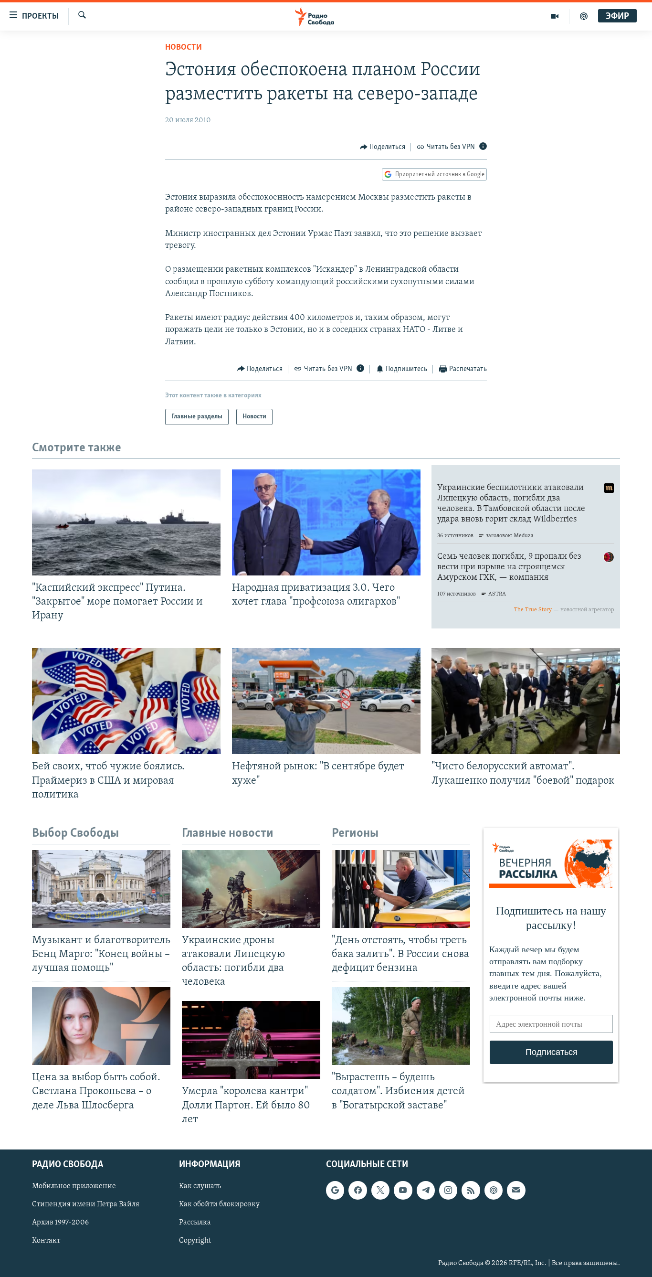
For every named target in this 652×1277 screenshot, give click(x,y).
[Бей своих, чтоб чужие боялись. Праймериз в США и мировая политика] (126, 701)
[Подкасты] (493, 1190)
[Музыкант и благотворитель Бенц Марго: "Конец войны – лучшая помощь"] (101, 889)
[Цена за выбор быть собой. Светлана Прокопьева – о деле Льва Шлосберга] (101, 1026)
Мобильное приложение (74, 1186)
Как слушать (200, 1186)
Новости (183, 47)
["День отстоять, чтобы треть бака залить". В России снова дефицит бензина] (401, 889)
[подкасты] (583, 16)
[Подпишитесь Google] (335, 1190)
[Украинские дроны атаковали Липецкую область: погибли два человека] (251, 889)
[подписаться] (516, 1190)
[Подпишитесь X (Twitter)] (380, 1190)
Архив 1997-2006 (60, 1222)
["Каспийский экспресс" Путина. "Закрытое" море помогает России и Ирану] (126, 522)
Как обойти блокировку (219, 1204)
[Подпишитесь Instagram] (448, 1190)
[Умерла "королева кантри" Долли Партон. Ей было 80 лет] (251, 1040)
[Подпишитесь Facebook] (357, 1190)
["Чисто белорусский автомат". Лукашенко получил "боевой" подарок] (525, 701)
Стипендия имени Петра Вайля (85, 1204)
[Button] (383, 147)
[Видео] (554, 16)
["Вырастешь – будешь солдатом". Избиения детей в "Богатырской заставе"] (401, 1026)
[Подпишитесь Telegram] (426, 1190)
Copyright (195, 1241)
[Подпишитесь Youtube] (403, 1190)
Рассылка (195, 1222)
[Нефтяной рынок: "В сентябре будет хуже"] (326, 701)
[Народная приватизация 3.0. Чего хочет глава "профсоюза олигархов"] (326, 522)
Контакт (46, 1241)
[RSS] (471, 1190)
